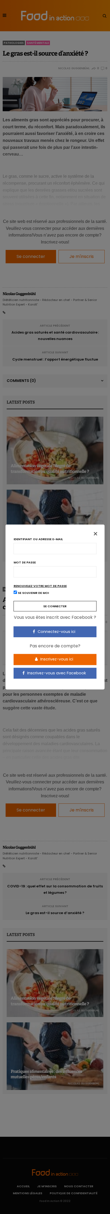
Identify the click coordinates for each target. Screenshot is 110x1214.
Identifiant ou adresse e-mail (38, 539)
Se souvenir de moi (33, 593)
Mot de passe (25, 562)
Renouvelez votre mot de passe (40, 586)
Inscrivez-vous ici (56, 659)
